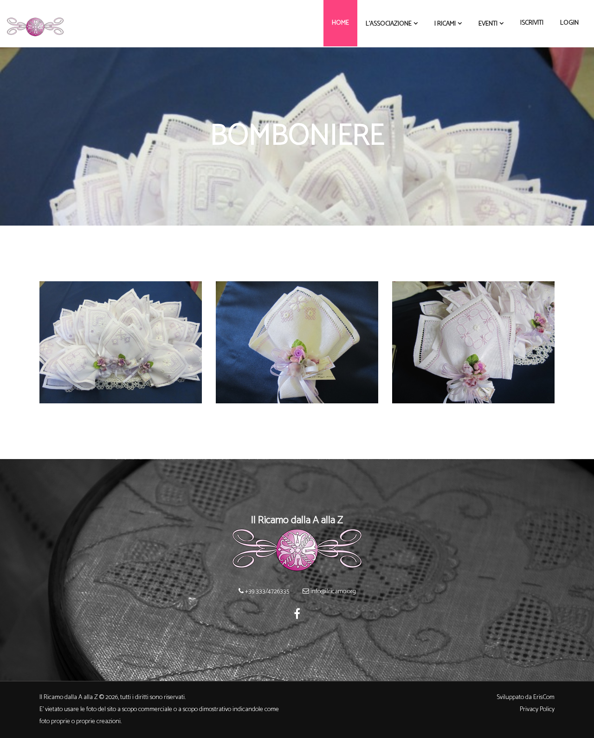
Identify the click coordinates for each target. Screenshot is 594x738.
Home (340, 23)
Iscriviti (531, 23)
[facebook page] (297, 615)
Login (569, 23)
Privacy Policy (537, 709)
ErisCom (544, 697)
